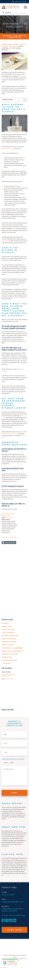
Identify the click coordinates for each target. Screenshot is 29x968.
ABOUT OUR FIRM (13, 827)
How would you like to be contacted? (13, 759)
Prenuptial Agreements (12, 651)
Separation (7, 657)
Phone (6, 762)
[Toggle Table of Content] (24, 100)
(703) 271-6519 (20, 1)
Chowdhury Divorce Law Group (9, 433)
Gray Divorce (8, 645)
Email (12, 762)
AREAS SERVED (12, 803)
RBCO (23, 157)
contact (22, 431)
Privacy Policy (5, 958)
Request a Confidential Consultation (14, 36)
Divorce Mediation (10, 635)
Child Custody (8, 629)
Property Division (10, 654)
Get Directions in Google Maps (9, 537)
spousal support (6, 240)
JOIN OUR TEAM (12, 854)
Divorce (5, 623)
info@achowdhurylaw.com (13, 902)
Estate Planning (9, 639)
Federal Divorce (9, 642)
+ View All (6, 663)
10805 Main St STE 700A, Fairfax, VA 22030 (12, 910)
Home (4, 44)
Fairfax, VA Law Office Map (13, 915)
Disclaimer (16, 958)
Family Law (6, 626)
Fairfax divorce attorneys (8, 148)
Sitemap (11, 958)
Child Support (8, 632)
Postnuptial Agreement (12, 648)
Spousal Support (9, 660)
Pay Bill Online (14, 930)
